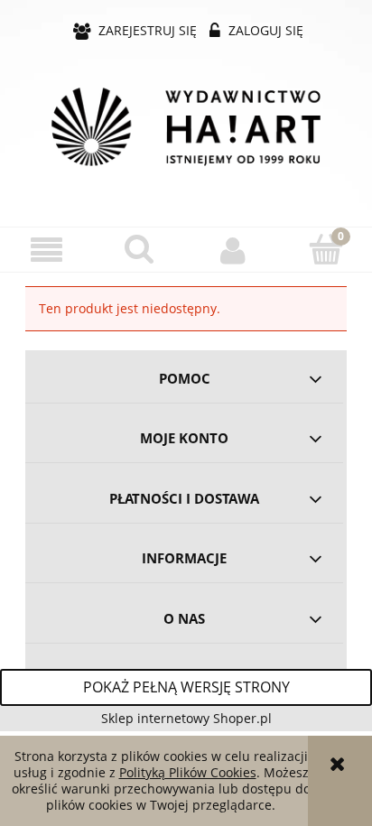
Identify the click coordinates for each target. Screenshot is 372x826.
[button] (46, 250)
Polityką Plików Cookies (187, 772)
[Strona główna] (186, 127)
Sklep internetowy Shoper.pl (186, 718)
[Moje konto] (232, 250)
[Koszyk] (325, 249)
